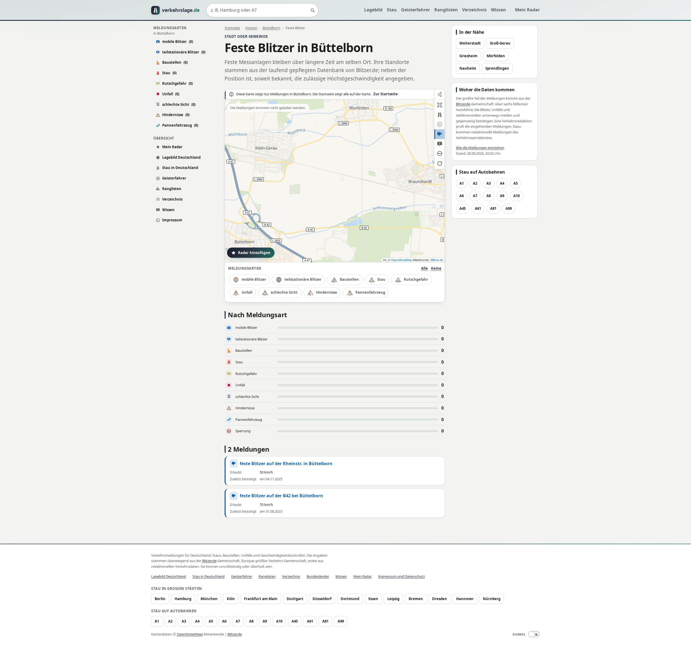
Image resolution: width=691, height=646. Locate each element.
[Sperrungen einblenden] (439, 153)
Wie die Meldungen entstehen (480, 147)
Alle (424, 268)
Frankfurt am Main (260, 598)
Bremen (416, 598)
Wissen (498, 10)
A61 (478, 208)
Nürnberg (491, 598)
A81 (493, 208)
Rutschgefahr (177, 83)
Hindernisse (175, 114)
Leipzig (393, 598)
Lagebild (373, 10)
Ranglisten (446, 10)
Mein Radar (527, 10)
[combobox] (262, 10)
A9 (502, 195)
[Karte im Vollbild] (439, 105)
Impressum (172, 220)
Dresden (439, 598)
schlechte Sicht (178, 104)
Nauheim (467, 68)
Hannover (465, 598)
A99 (509, 208)
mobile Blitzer (177, 41)
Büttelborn (271, 27)
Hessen (251, 27)
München (209, 598)
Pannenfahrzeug (180, 125)
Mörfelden (496, 55)
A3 (488, 183)
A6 (461, 195)
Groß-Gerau (500, 43)
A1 (461, 183)
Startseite (232, 27)
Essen (373, 598)
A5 (515, 183)
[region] (335, 175)
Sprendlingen (497, 68)
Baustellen (175, 62)
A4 (502, 183)
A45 (462, 208)
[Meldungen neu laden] (439, 163)
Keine (436, 268)
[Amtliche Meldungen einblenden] (439, 144)
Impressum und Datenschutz (401, 576)
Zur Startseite (385, 94)
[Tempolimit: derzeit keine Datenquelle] (439, 124)
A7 (475, 195)
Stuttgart (295, 598)
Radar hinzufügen (254, 252)
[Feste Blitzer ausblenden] (439, 134)
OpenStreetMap (401, 260)
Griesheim (468, 55)
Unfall (170, 94)
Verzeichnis (474, 10)
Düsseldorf (322, 598)
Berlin (160, 598)
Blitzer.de (437, 260)
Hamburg (183, 598)
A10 (516, 195)
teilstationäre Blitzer (183, 52)
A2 (475, 183)
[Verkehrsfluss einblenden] (439, 115)
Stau (392, 10)
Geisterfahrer (415, 10)
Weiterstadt (470, 43)
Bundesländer (318, 576)
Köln (231, 598)
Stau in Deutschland (180, 167)
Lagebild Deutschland (181, 157)
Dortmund (350, 598)
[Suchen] (312, 10)
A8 (488, 195)
